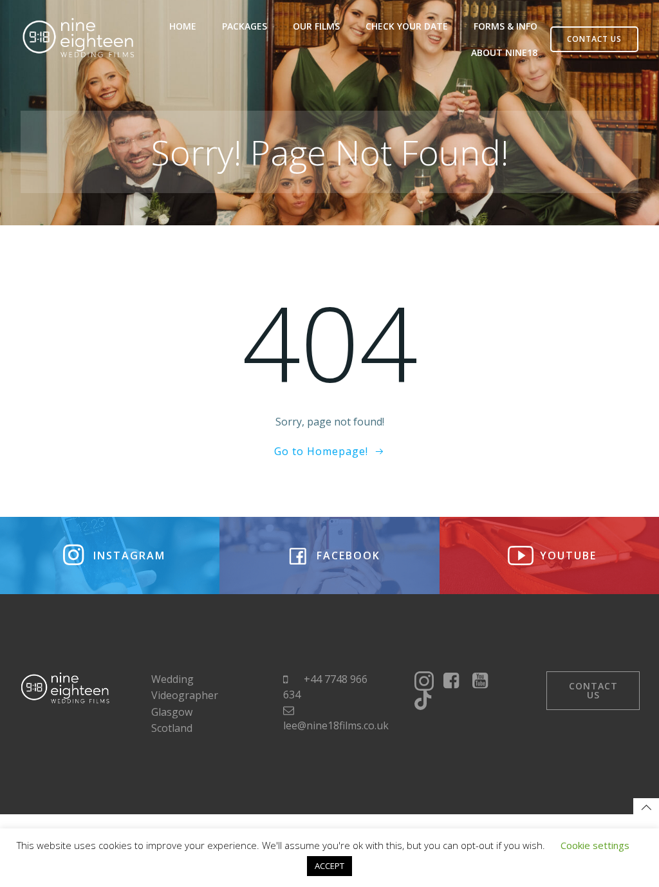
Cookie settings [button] (595, 845)
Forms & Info (505, 26)
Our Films (316, 26)
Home (182, 26)
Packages (244, 26)
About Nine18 (504, 52)
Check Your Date (407, 26)
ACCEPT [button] (329, 866)
